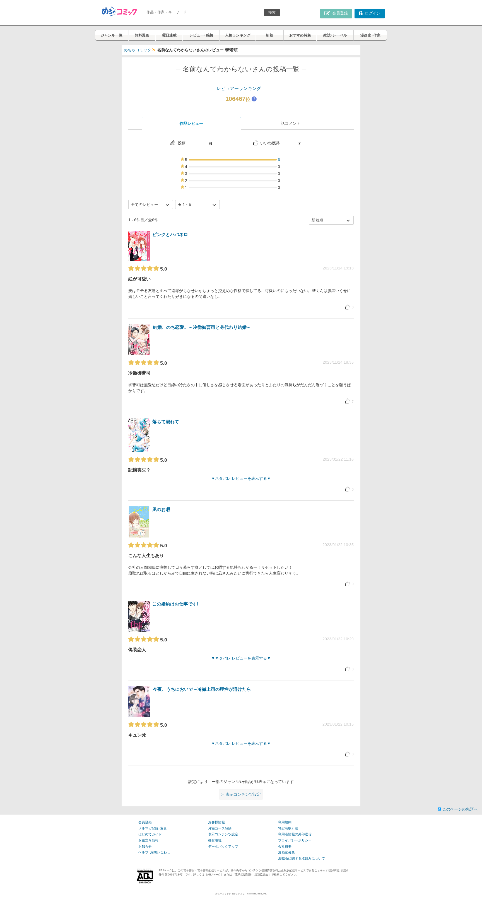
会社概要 (284, 846)
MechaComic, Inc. (258, 893)
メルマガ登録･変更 (152, 828)
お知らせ (145, 846)
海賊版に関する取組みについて (301, 858)
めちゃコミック (137, 50)
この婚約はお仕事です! (175, 604)
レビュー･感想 (201, 35)
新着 (269, 35)
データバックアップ (223, 846)
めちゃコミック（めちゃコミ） (231, 893)
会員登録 (145, 822)
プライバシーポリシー (295, 840)
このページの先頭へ (460, 809)
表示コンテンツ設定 (223, 834)
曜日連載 (169, 35)
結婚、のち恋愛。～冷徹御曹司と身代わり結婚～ (202, 327)
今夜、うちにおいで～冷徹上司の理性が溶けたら (202, 689)
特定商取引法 (288, 828)
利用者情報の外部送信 (295, 834)
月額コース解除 (220, 828)
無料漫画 (142, 35)
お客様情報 (216, 822)
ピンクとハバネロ (170, 234)
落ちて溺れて (165, 421)
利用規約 (284, 822)
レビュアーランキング (238, 88)
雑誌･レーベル (335, 35)
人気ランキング (237, 35)
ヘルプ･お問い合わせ (154, 852)
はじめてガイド (150, 834)
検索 (272, 12)
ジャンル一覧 (111, 35)
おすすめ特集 (300, 35)
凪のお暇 (161, 509)
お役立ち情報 (148, 840)
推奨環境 (214, 840)
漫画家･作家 (370, 35)
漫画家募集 (286, 852)
